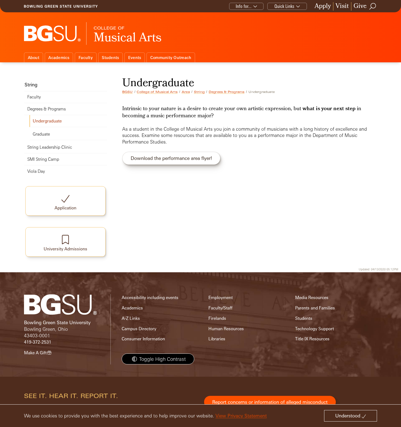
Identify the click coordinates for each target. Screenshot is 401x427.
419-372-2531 (37, 342)
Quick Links (284, 6)
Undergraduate (47, 121)
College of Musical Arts (157, 92)
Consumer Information (143, 338)
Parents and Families (315, 308)
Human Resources (226, 328)
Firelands (217, 318)
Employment (220, 297)
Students (110, 57)
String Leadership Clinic (49, 147)
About (33, 57)
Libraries (216, 338)
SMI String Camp (43, 159)
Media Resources (311, 297)
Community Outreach (170, 57)
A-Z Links (131, 318)
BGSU (127, 92)
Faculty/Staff (220, 308)
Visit (342, 6)
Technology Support (314, 328)
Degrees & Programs (227, 92)
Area (186, 92)
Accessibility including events (150, 297)
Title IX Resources (312, 338)
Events (134, 57)
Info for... (244, 6)
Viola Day (36, 171)
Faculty (86, 57)
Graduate (41, 134)
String (199, 92)
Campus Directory (139, 328)
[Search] (373, 6)
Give (360, 6)
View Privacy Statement (241, 416)
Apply (323, 6)
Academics (58, 57)
